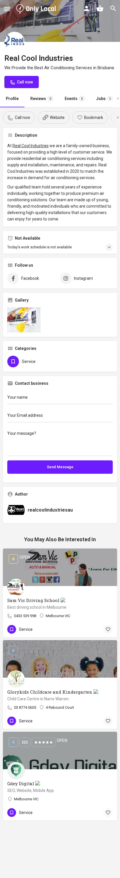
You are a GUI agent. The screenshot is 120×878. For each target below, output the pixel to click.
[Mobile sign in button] (86, 8)
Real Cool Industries (31, 145)
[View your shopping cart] (100, 8)
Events (74, 98)
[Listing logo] (14, 42)
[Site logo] (37, 9)
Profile (12, 98)
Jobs (103, 98)
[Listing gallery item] (23, 319)
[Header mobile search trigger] (113, 8)
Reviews (40, 98)
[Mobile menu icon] (7, 9)
